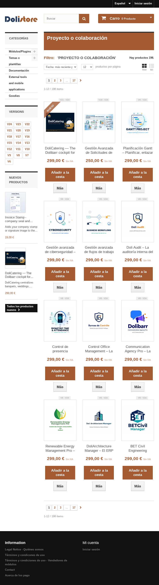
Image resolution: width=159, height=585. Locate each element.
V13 (27, 142)
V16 (27, 136)
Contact (10, 569)
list (151, 69)
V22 (27, 124)
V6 (9, 161)
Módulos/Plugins (20, 51)
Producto (123, 18)
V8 (18, 155)
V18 (9, 136)
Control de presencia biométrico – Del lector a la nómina (60, 349)
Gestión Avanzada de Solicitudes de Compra (99, 150)
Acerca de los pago (17, 575)
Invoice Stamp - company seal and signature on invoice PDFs (18, 219)
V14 (18, 142)
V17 (18, 136)
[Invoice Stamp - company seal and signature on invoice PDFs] (15, 202)
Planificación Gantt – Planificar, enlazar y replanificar (137, 150)
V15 (9, 142)
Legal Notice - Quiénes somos (24, 549)
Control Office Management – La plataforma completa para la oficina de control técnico (99, 349)
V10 (27, 149)
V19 (27, 130)
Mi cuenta (91, 543)
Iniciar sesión (143, 3)
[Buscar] (84, 18)
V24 (9, 124)
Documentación (19, 70)
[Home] (21, 19)
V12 (9, 149)
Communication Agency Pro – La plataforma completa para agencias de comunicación (137, 349)
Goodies (14, 95)
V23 (18, 124)
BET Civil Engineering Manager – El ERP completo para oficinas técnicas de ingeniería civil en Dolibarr (137, 448)
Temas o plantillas (15, 61)
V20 (18, 130)
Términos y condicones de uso (25, 555)
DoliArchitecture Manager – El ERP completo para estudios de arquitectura (99, 448)
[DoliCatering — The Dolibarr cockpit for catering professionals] (15, 258)
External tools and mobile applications (18, 83)
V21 (9, 130)
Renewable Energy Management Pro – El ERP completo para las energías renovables (60, 448)
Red (144, 69)
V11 (18, 149)
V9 (9, 155)
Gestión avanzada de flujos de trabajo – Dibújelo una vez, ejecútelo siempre (99, 250)
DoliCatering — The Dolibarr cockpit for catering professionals (20, 275)
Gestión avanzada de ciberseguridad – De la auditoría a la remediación (60, 250)
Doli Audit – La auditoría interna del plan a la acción (137, 250)
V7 (27, 155)
